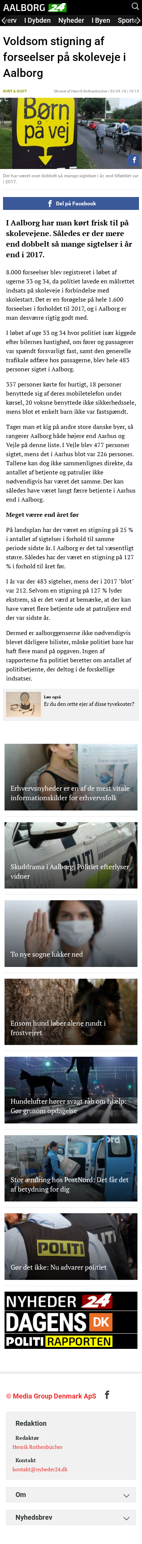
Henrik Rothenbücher (37, 1446)
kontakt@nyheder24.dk (39, 1469)
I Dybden (37, 20)
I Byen (101, 20)
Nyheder (71, 20)
